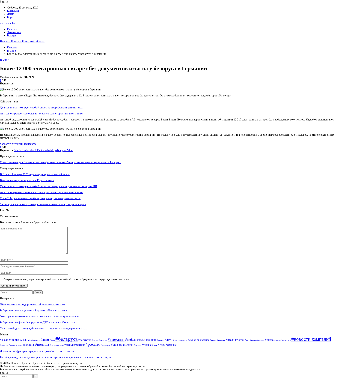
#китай (240, 339)
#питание (4, 345)
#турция (146, 344)
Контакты (13, 10)
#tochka (14, 339)
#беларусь (6, 143)
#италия (231, 339)
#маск (277, 340)
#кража (253, 340)
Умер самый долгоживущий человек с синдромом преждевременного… (43, 328)
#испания (221, 340)
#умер (161, 344)
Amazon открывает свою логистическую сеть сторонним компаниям (41, 113)
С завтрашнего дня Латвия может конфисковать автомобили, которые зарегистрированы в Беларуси (60, 162)
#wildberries (26, 340)
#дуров (192, 339)
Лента (10, 13)
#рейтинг (79, 344)
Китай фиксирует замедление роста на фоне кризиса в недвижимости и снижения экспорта (55, 357)
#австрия (36, 340)
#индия (213, 340)
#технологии (126, 344)
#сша (114, 344)
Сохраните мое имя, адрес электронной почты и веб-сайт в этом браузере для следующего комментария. (67, 279)
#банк (52, 340)
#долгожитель (180, 340)
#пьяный (69, 345)
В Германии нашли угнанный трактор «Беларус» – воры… (35, 310)
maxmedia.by (7, 23)
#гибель (130, 339)
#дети (169, 339)
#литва (269, 339)
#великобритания (99, 340)
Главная (12, 29)
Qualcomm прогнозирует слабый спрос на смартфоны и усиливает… (41, 107)
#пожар (12, 345)
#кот (247, 340)
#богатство (84, 339)
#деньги (160, 340)
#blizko (4, 339)
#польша (42, 344)
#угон (154, 345)
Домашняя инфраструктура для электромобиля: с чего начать (37, 351)
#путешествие (57, 345)
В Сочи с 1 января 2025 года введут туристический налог (35, 174)
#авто (45, 339)
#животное (203, 339)
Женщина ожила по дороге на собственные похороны (32, 304)
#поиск (19, 345)
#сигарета (31, 143)
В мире (11, 35)
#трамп (137, 345)
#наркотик (285, 340)
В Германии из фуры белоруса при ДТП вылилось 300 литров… (39, 322)
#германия (18, 143)
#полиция (28, 344)
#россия (93, 344)
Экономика (14, 32)
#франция (171, 345)
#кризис (260, 340)
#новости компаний (311, 339)
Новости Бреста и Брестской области (22, 41)
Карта (10, 17)
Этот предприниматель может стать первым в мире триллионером (40, 316)
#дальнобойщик (146, 339)
